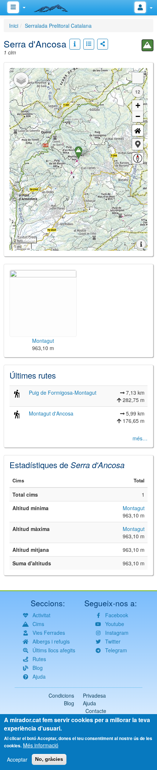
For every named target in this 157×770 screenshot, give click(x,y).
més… (140, 438)
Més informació (40, 745)
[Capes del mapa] (21, 80)
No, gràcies (49, 759)
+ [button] (137, 105)
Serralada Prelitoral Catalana (58, 25)
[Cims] (147, 45)
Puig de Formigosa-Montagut (62, 392)
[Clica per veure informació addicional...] (74, 44)
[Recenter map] (137, 130)
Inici (13, 25)
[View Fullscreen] (137, 77)
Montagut (134, 508)
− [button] (137, 116)
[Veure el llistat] (88, 44)
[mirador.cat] (55, 6)
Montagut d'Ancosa (51, 413)
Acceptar (17, 759)
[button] (137, 144)
